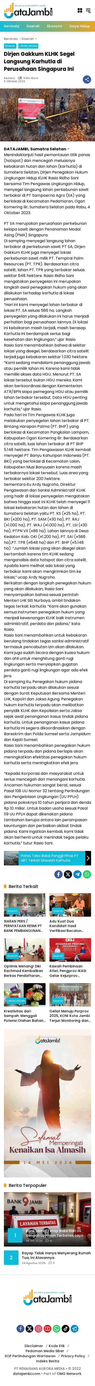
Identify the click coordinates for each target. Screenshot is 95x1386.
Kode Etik (57, 1345)
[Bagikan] (87, 79)
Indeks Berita (47, 1361)
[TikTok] (65, 1329)
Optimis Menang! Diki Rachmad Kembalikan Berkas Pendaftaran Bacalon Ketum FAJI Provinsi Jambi (23, 971)
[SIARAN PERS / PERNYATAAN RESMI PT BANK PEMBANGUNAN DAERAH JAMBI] (25, 904)
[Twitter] (68, 874)
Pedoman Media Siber (45, 1351)
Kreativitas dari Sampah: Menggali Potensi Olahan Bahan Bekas (23, 1016)
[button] (88, 10)
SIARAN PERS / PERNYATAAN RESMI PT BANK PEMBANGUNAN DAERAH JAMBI (23, 926)
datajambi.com (26, 1373)
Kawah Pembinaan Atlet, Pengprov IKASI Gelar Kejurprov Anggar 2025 (67, 971)
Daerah (10, 46)
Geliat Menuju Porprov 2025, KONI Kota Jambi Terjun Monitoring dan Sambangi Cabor (69, 1016)
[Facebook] (58, 874)
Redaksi (9, 78)
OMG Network (69, 1373)
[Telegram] (77, 874)
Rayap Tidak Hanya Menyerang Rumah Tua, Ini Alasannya (56, 1255)
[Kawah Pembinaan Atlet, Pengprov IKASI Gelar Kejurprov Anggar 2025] (70, 949)
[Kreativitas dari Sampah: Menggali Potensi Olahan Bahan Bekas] (25, 994)
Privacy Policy (73, 1356)
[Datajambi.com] (28, 10)
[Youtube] (47, 1329)
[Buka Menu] (80, 10)
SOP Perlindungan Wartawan (30, 1356)
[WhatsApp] (87, 874)
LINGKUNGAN (28, 46)
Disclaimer (34, 1345)
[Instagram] (38, 1329)
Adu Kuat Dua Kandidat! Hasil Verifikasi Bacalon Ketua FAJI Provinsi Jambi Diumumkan (65, 926)
